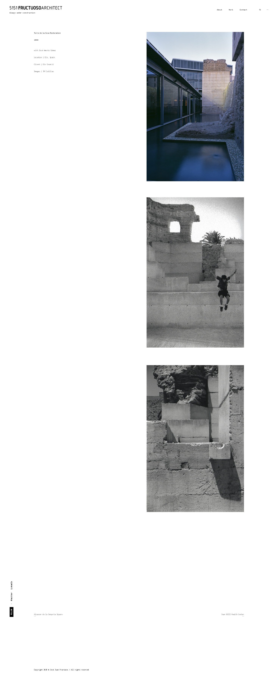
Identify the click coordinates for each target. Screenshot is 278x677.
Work (231, 10)
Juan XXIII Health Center (232, 614)
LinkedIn (11, 585)
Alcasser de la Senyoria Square (48, 614)
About (219, 10)
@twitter (11, 596)
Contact (243, 10)
